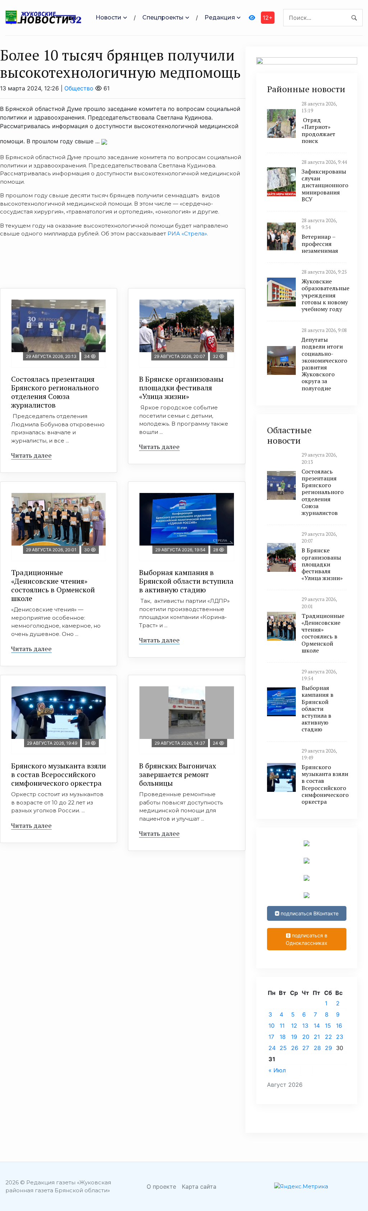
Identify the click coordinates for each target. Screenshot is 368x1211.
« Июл (277, 1070)
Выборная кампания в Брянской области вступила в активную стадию (186, 581)
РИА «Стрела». (187, 233)
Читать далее (31, 455)
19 (294, 1036)
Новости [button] (108, 17)
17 (271, 1036)
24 (272, 1047)
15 (328, 1025)
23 (339, 1036)
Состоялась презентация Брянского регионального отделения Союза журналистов (55, 392)
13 (305, 1025)
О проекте (161, 1186)
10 (271, 1025)
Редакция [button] (219, 17)
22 (328, 1036)
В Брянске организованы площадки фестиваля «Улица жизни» (181, 387)
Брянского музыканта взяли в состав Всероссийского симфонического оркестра (58, 774)
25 (283, 1047)
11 (282, 1025)
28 (317, 1047)
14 (317, 1025)
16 (339, 1025)
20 (305, 1036)
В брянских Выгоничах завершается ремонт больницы (177, 774)
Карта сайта (199, 1186)
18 (283, 1036)
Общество (78, 88)
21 (317, 1036)
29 (328, 1047)
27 (305, 1047)
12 (294, 1025)
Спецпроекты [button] (163, 17)
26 (294, 1047)
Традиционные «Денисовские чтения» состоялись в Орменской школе (53, 585)
